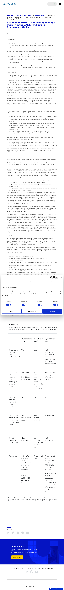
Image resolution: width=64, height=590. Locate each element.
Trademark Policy (31, 584)
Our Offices (38, 568)
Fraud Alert (20, 584)
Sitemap (41, 584)
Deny (11, 311)
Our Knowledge (29, 568)
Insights (18, 15)
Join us (44, 568)
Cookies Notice (47, 583)
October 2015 (39, 15)
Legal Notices (36, 583)
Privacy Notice (26, 583)
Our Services (20, 568)
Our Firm (13, 568)
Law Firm (10, 15)
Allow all (52, 311)
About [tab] (53, 282)
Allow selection (32, 311)
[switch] (24, 305)
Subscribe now (17, 557)
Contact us (50, 568)
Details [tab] (32, 282)
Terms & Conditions (14, 583)
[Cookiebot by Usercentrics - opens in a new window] (51, 277)
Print (15, 519)
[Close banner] (61, 277)
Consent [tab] (11, 282)
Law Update (28, 15)
